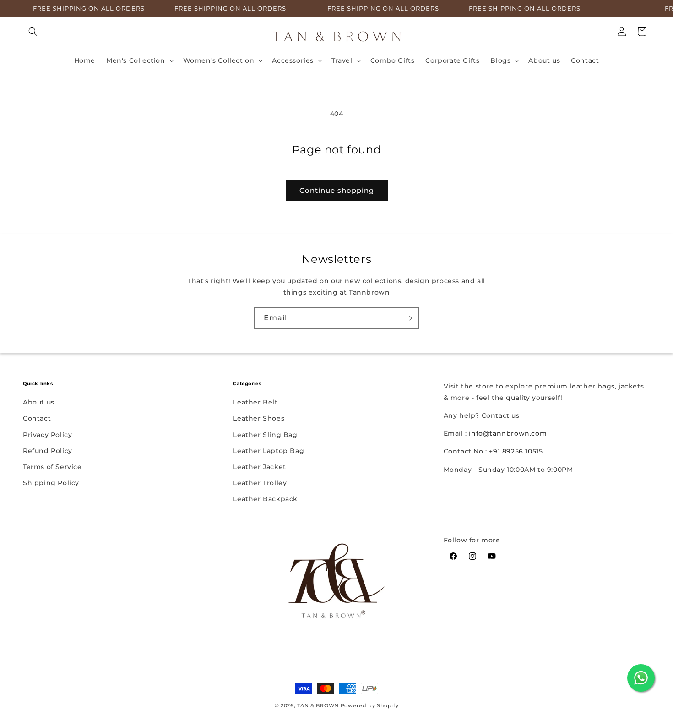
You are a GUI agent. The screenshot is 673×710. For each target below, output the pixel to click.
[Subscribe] (408, 318)
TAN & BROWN (318, 705)
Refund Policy (47, 451)
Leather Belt (255, 402)
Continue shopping (336, 190)
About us (38, 402)
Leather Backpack (265, 499)
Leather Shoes (258, 418)
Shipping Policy (51, 483)
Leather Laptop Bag (268, 451)
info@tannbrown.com (508, 434)
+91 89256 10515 (516, 452)
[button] (33, 32)
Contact (37, 418)
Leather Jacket (259, 467)
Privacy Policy (47, 434)
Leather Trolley (260, 483)
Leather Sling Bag (265, 434)
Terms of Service (52, 467)
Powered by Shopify (370, 705)
